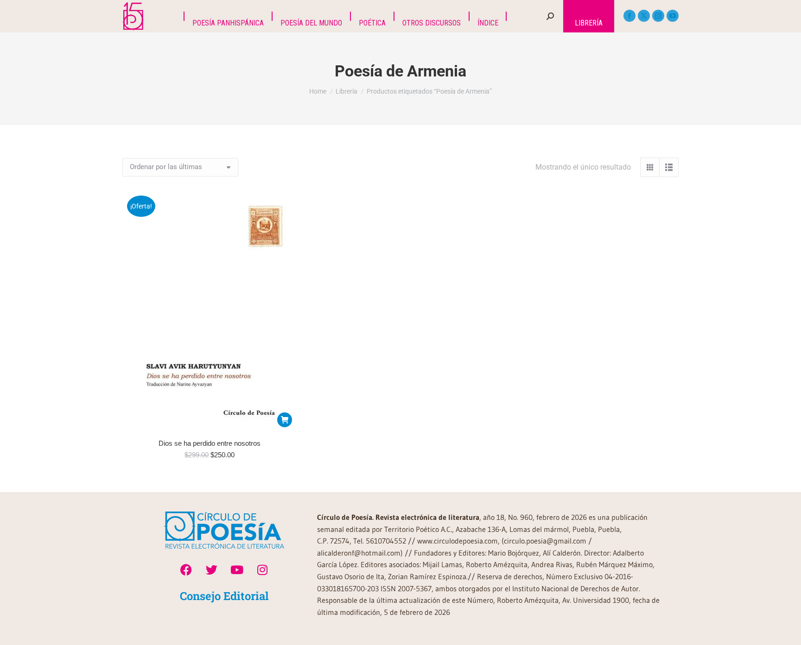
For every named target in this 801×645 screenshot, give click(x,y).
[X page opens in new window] (644, 16)
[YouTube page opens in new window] (673, 16)
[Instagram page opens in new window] (658, 16)
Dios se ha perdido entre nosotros (210, 443)
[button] (284, 419)
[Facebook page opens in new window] (629, 16)
